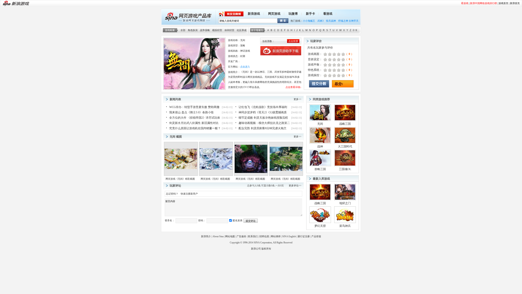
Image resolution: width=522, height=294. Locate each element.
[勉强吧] (331, 54)
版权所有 (266, 248)
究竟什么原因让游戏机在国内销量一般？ (195, 128)
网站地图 (230, 236)
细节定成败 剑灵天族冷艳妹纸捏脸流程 (263, 117)
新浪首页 (515, 3)
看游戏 (327, 13)
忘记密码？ (172, 193)
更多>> (297, 99)
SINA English (289, 236)
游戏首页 (503, 3)
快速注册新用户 (189, 193)
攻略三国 (320, 169)
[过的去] (335, 54)
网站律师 (276, 236)
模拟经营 (217, 30)
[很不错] (340, 54)
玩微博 (293, 13)
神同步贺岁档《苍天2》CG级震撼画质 (263, 112)
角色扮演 (193, 30)
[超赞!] (344, 54)
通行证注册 (303, 236)
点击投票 (293, 41)
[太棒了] (342, 54)
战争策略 (205, 30)
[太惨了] (324, 54)
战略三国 (345, 123)
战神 (320, 146)
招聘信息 (264, 236)
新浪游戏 (254, 13)
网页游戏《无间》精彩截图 (180, 178)
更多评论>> (295, 185)
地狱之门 (345, 203)
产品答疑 (316, 236)
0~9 (355, 30)
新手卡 (310, 13)
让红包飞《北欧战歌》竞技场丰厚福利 (263, 107)
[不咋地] (328, 54)
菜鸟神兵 (345, 225)
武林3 (320, 20)
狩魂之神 (343, 20)
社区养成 (242, 30)
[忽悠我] (326, 54)
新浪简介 (206, 236)
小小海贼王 (309, 20)
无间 (320, 123)
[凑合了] (333, 54)
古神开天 (353, 20)
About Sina (217, 236)
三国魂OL (345, 169)
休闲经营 (229, 30)
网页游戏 (274, 13)
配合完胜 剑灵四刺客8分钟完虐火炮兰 (262, 128)
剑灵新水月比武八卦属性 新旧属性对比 (194, 123)
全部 (182, 30)
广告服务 (241, 236)
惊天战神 (331, 20)
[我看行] (337, 54)
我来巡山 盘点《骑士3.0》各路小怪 (191, 112)
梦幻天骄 (320, 225)
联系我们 (253, 236)
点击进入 (245, 66)
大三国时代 (345, 146)
